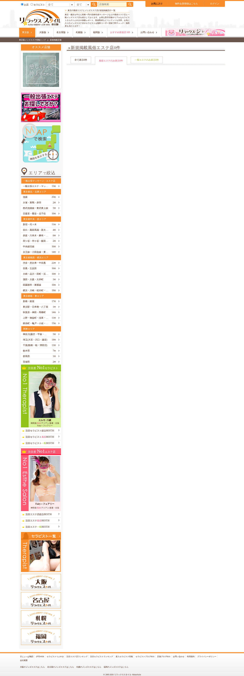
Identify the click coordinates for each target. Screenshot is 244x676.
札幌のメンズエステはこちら (88, 667)
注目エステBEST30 (37, 520)
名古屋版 (61, 32)
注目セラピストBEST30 (40, 437)
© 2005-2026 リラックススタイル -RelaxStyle (122, 675)
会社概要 (24, 660)
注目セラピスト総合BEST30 (40, 430)
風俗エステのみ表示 (111, 60)
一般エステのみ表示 (147, 60)
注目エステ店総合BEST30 (39, 514)
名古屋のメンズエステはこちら (60, 667)
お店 (26, 4)
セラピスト (39, 4)
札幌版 (79, 32)
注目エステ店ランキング (77, 656)
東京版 (25, 32)
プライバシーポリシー (206, 656)
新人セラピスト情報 (124, 656)
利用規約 (191, 656)
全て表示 (81, 60)
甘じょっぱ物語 (26, 656)
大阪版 (42, 32)
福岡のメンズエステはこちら (116, 667)
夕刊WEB (40, 656)
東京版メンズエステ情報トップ (32, 40)
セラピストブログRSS (145, 656)
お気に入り (157, 3)
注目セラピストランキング (101, 656)
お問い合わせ (147, 32)
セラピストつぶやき (55, 656)
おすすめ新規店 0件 (120, 32)
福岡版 (96, 32)
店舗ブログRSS (163, 656)
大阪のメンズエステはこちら (32, 667)
